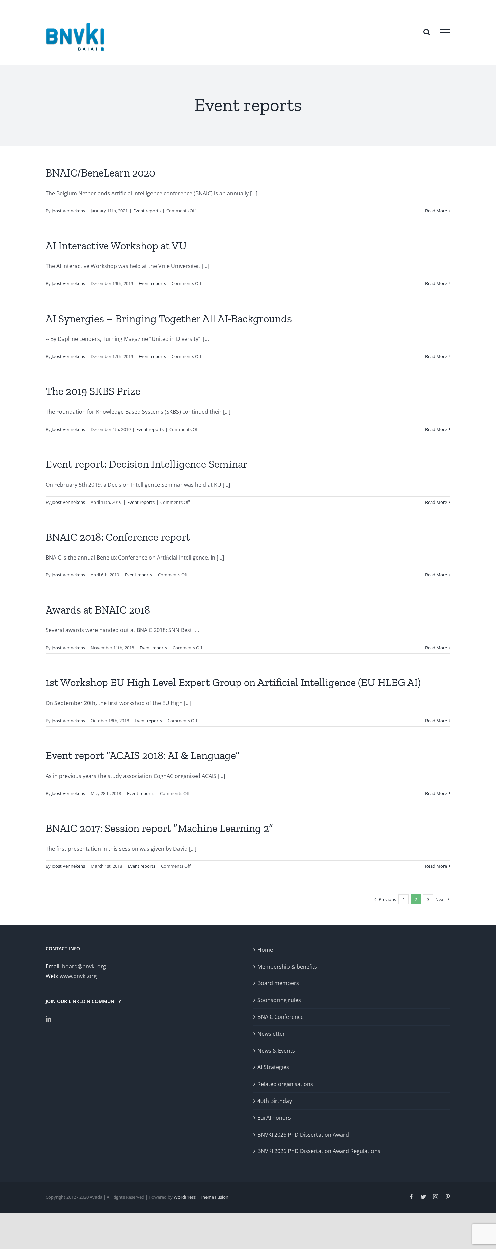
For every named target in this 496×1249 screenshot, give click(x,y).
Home (265, 949)
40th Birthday (274, 1101)
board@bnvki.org (84, 966)
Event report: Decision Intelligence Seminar (146, 464)
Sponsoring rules (279, 1000)
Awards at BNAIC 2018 (98, 609)
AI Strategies (273, 1067)
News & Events (276, 1050)
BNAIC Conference (280, 1017)
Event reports (147, 211)
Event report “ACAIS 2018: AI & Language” (143, 755)
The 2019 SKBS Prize (93, 391)
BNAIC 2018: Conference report (118, 537)
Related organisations (285, 1084)
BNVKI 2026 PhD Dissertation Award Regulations (318, 1151)
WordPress (185, 1197)
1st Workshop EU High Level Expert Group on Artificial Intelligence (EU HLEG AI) (233, 682)
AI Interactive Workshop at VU (116, 245)
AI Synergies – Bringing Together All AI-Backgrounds (169, 318)
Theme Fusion (214, 1197)
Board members (278, 983)
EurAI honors (274, 1117)
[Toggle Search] (426, 32)
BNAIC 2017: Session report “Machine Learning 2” (159, 828)
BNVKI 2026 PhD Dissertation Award (303, 1134)
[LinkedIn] (48, 1019)
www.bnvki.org (78, 976)
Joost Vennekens (68, 211)
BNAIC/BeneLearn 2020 (100, 172)
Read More (436, 211)
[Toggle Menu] (445, 32)
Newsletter (271, 1033)
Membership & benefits (287, 966)
